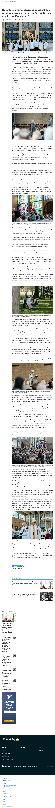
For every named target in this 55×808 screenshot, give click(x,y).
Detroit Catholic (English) (7, 806)
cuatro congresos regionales (31, 231)
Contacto (4, 751)
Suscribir (41, 750)
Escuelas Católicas (6, 756)
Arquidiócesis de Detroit (7, 755)
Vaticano (6, 783)
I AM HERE (7, 786)
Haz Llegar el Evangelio (7, 759)
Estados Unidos (7, 782)
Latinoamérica (7, 780)
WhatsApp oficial (6, 753)
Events (3, 788)
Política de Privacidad (32, 766)
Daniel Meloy (8, 19)
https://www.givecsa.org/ (18, 73)
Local (22, 19)
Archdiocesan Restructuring (10, 785)
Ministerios (6, 799)
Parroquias (4, 758)
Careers (5, 801)
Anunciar (22, 750)
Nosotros (4, 750)
